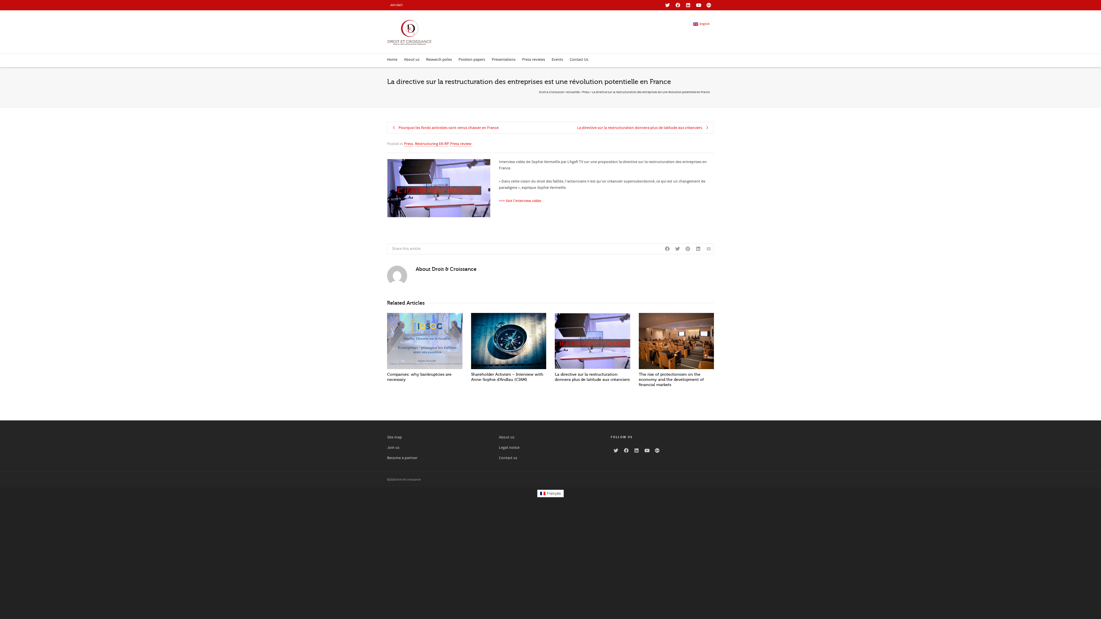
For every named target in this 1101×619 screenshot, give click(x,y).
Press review (460, 143)
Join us (393, 447)
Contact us (508, 458)
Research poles (439, 59)
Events (557, 59)
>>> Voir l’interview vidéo (520, 200)
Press (408, 143)
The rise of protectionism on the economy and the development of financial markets (671, 379)
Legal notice (509, 447)
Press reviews (533, 59)
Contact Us (579, 59)
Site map (394, 437)
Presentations (504, 59)
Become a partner (402, 458)
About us (411, 59)
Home (392, 59)
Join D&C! (396, 5)
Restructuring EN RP (431, 143)
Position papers (471, 59)
